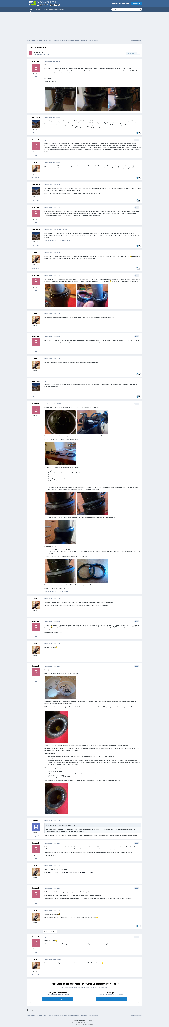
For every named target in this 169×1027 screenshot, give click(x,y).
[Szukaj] (140, 9)
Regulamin (38, 9)
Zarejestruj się (136, 3)
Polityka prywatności (80, 1020)
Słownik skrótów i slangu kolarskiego (54, 9)
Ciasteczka (91, 1020)
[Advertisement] (84, 25)
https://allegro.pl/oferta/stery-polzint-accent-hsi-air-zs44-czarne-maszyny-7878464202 (70, 872)
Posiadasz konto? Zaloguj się (119, 3)
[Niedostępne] (60, 421)
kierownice (46, 54)
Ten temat (133, 9)
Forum (30, 9)
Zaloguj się (111, 999)
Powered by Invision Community (84, 1024)
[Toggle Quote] (47, 825)
